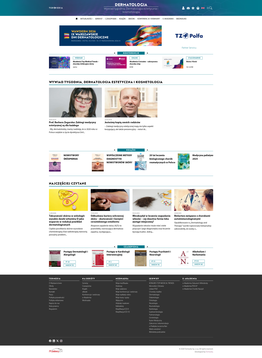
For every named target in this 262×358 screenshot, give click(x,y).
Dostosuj (119, 286)
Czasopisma (86, 286)
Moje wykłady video (123, 294)
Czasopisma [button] (110, 18)
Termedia (209, 352)
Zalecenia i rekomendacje (159, 323)
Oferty (51, 286)
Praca (51, 294)
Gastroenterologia (156, 312)
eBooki (131, 18)
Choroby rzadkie (155, 292)
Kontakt (52, 292)
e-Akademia (86, 297)
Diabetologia (154, 297)
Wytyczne (119, 300)
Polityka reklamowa (56, 300)
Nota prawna (54, 306)
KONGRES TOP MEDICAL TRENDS (161, 283)
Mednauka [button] (181, 18)
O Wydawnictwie (55, 283)
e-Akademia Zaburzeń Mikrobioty (195, 283)
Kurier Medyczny (155, 320)
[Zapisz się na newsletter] (188, 8)
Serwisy (85, 283)
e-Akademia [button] (168, 18)
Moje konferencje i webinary (126, 292)
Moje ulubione (121, 289)
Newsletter (53, 289)
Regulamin (53, 309)
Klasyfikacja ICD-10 (123, 312)
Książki (122, 18)
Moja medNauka (122, 283)
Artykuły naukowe (122, 303)
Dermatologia (154, 294)
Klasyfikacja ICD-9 (122, 309)
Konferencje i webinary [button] (148, 18)
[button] (209, 8)
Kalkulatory (120, 306)
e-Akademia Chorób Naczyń (193, 289)
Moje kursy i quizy (122, 297)
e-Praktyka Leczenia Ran (158, 326)
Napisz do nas (54, 303)
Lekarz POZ (153, 289)
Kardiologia (153, 309)
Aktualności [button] (86, 18)
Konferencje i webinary (91, 294)
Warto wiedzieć (155, 329)
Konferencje (131, 53)
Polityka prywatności (56, 297)
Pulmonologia (154, 315)
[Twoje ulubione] (193, 8)
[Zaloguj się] (183, 8)
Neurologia (153, 303)
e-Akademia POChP (190, 286)
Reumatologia (154, 306)
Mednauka (86, 300)
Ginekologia (153, 317)
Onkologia (153, 300)
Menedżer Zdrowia (156, 286)
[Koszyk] (198, 8)
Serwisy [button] (98, 18)
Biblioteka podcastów (157, 332)
